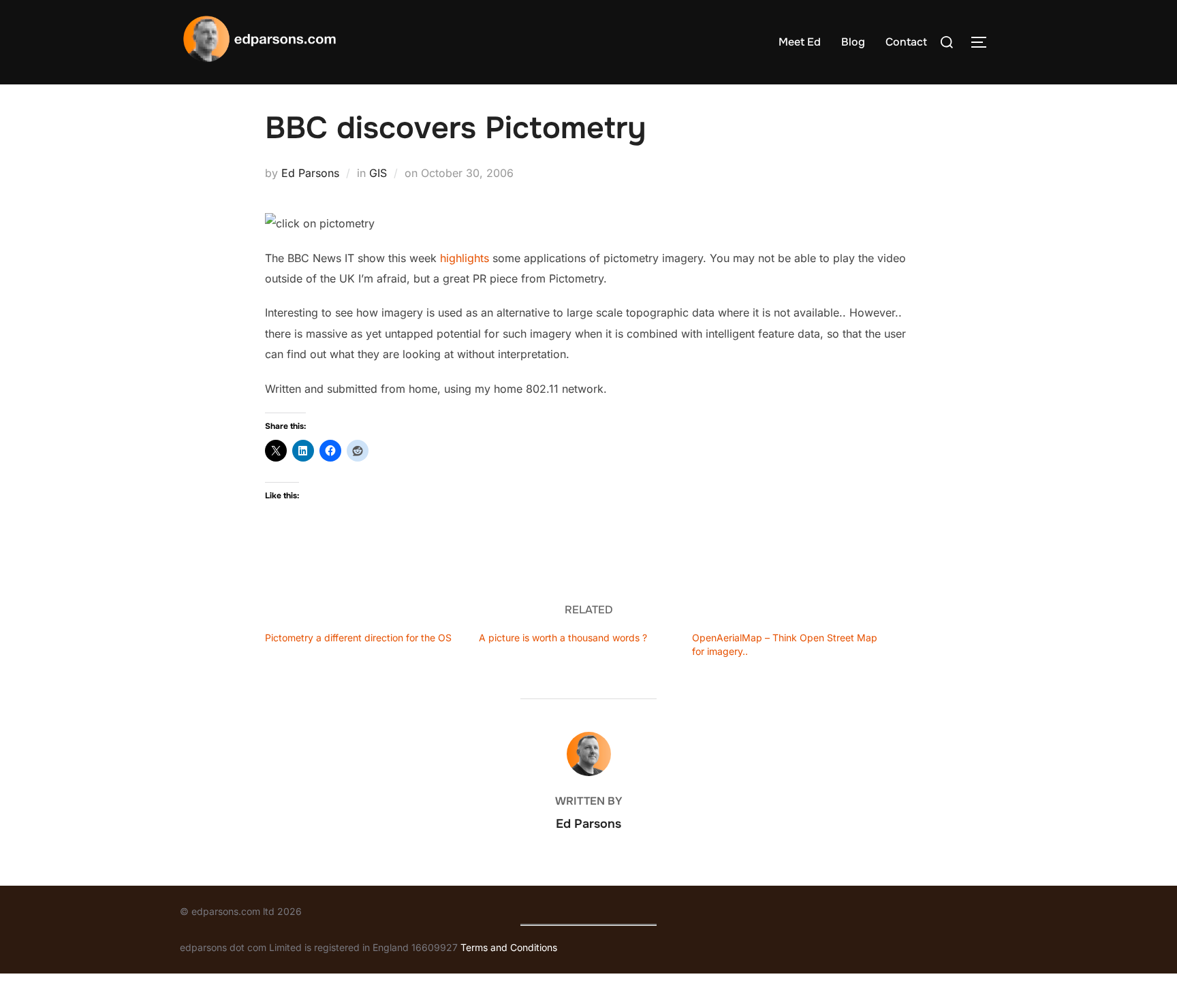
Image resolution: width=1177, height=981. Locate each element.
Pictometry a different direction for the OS (358, 637)
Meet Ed (800, 42)
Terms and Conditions (508, 947)
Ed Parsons (310, 173)
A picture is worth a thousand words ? (563, 637)
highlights (464, 258)
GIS (378, 173)
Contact (906, 42)
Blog (853, 42)
